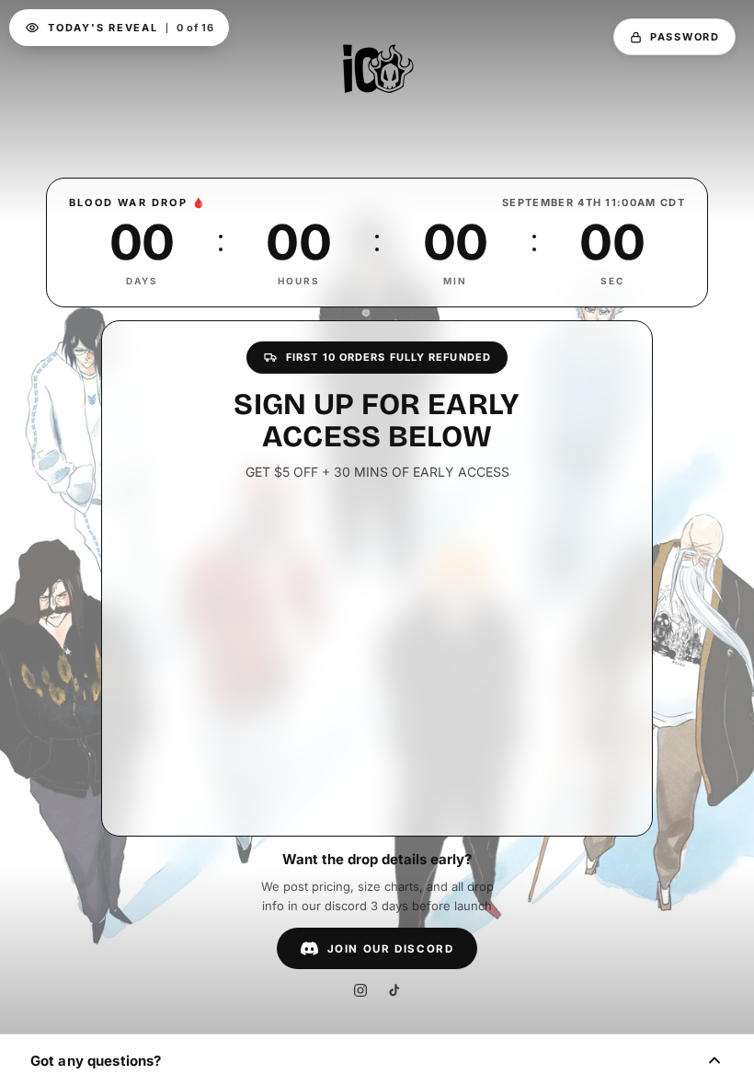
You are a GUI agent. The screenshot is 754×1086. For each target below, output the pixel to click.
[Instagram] (360, 990)
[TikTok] (393, 990)
